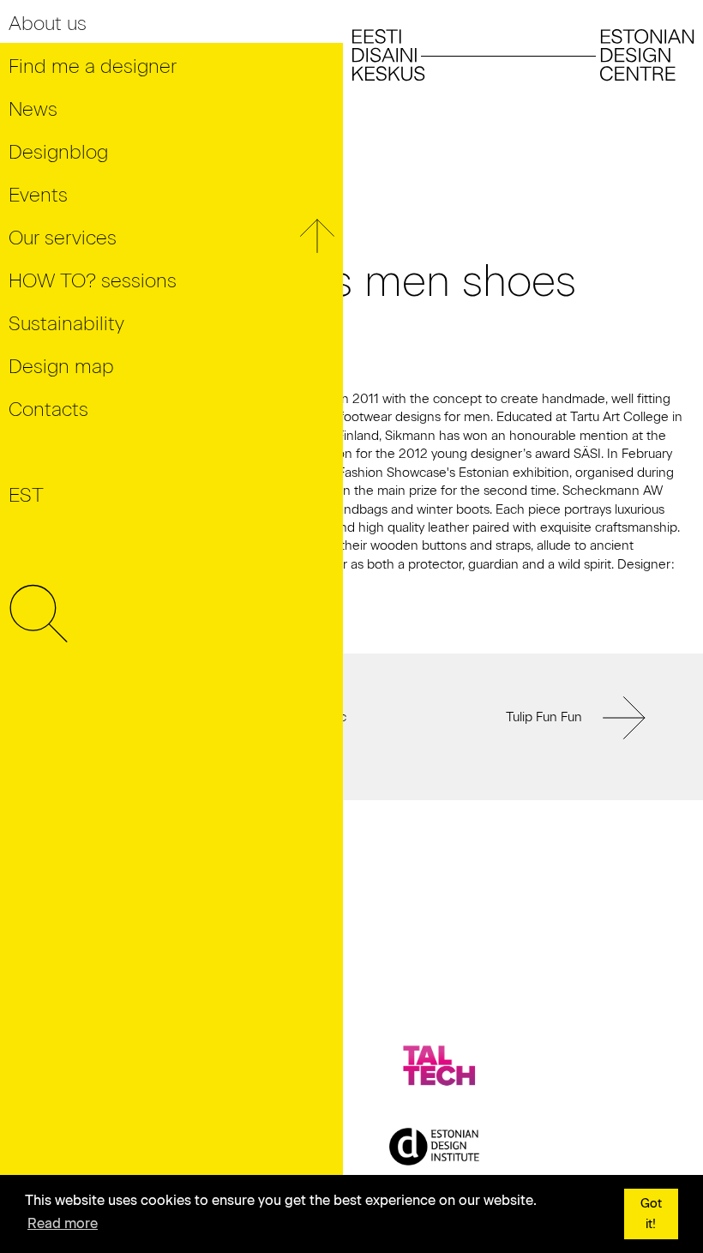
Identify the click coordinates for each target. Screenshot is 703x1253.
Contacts (48, 409)
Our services (63, 238)
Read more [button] (62, 1223)
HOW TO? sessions (93, 280)
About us (48, 23)
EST (26, 495)
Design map (61, 366)
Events (38, 195)
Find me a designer (93, 66)
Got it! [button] (651, 1214)
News (33, 109)
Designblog (58, 152)
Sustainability (66, 323)
